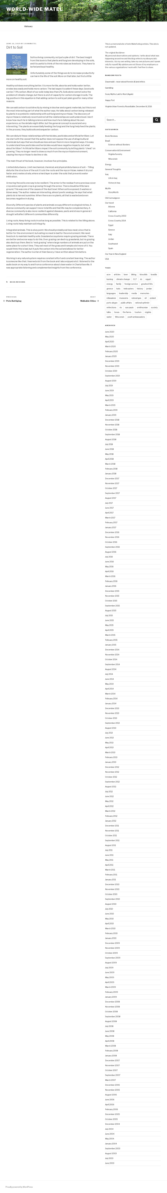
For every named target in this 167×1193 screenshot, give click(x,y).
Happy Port (110, 100)
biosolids (143, 274)
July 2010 (109, 909)
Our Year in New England (115, 254)
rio (121, 307)
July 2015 (109, 615)
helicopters (129, 288)
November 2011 (112, 831)
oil (146, 298)
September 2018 (112, 434)
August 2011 (110, 845)
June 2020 (109, 332)
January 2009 (111, 997)
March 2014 (110, 694)
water (109, 317)
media (134, 293)
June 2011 (109, 855)
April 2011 (109, 865)
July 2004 (109, 1129)
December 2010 (112, 884)
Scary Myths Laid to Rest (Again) (119, 94)
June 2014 (109, 679)
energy (110, 284)
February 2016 (111, 581)
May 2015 (109, 625)
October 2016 (111, 542)
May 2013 (109, 742)
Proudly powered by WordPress (19, 1187)
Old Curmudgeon (112, 198)
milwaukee (111, 298)
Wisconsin (112, 159)
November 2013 (112, 713)
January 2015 (110, 645)
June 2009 (109, 972)
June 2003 (109, 1163)
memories (144, 293)
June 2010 (109, 914)
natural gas (136, 298)
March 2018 (110, 464)
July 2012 (109, 791)
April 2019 (109, 400)
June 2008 (109, 1031)
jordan (149, 288)
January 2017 (110, 527)
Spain (110, 248)
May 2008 (109, 1036)
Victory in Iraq (114, 183)
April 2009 (109, 982)
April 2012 (109, 806)
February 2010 (111, 933)
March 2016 (110, 576)
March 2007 (110, 1080)
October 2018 (111, 429)
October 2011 (111, 835)
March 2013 (110, 752)
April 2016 (109, 571)
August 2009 (111, 962)
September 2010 (112, 899)
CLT (135, 279)
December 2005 (112, 1114)
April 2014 (109, 689)
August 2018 (110, 439)
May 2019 (109, 395)
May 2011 (109, 860)
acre (109, 274)
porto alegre (112, 303)
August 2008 (111, 1021)
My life (108, 188)
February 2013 (111, 757)
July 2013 (109, 733)
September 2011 (112, 840)
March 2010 (110, 928)
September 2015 (112, 606)
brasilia (154, 274)
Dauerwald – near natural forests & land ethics (125, 82)
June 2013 (109, 738)
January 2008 (111, 1055)
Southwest (113, 244)
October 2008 (111, 1011)
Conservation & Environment (117, 150)
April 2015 (109, 630)
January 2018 (110, 473)
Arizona (111, 206)
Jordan (111, 239)
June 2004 (109, 1134)
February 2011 (111, 874)
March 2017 (110, 518)
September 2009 (112, 958)
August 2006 (111, 1095)
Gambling (109, 88)
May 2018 (109, 454)
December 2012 (112, 767)
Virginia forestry (115, 154)
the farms (127, 312)
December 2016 (112, 532)
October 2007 (111, 1070)
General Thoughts (113, 169)
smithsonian (142, 307)
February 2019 (111, 410)
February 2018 (111, 469)
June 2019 (109, 390)
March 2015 (110, 635)
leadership (123, 293)
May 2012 (109, 801)
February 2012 (111, 816)
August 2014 (110, 669)
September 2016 (112, 547)
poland (153, 298)
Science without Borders (119, 144)
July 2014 (109, 674)
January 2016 (110, 586)
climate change (123, 279)
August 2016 (110, 552)
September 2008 (112, 1016)
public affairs (126, 303)
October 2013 (111, 718)
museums (123, 298)
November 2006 (112, 1090)
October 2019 (111, 371)
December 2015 (112, 591)
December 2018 (112, 420)
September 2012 (112, 782)
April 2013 (109, 747)
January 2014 (110, 703)
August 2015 (110, 610)
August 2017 (110, 498)
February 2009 (111, 992)
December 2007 (112, 1060)
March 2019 (110, 405)
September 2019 (112, 376)
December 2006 (112, 1085)
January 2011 (110, 879)
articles (117, 274)
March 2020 (110, 346)
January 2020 (111, 356)
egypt (148, 279)
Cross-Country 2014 (117, 220)
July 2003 (109, 1158)
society (154, 307)
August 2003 (111, 1153)
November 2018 (112, 425)
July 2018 (109, 444)
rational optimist (142, 303)
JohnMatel (30, 43)
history (140, 288)
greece (110, 288)
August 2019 (110, 381)
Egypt (110, 225)
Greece (111, 230)
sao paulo (129, 307)
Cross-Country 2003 (117, 216)
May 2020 (109, 336)
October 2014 (111, 659)
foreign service (131, 284)
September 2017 (112, 493)
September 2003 (112, 1148)
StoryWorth (113, 192)
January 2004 (111, 1144)
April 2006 (109, 1104)
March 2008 (110, 1046)
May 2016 (109, 566)
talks (109, 312)
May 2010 (109, 919)
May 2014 (109, 684)
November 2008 (112, 1007)
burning (110, 279)
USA (107, 259)
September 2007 (112, 1075)
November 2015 (112, 596)
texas (116, 312)
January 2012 (110, 821)
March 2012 (110, 811)
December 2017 (112, 478)
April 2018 (109, 459)
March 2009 (110, 987)
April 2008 (109, 1041)
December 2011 (112, 826)
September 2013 (112, 723)
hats (118, 288)
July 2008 (109, 1026)
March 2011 (110, 870)
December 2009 (112, 943)
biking (133, 274)
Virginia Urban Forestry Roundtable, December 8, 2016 (128, 106)
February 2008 (111, 1051)
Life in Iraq (112, 178)
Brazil (107, 141)
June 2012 (109, 796)
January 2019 (110, 415)
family (118, 284)
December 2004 (112, 1124)
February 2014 (111, 698)
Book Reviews (17, 282)
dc (141, 279)
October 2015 (111, 601)
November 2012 (112, 772)
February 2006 (111, 1109)
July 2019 (109, 385)
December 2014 (112, 649)
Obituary (28, 26)
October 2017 (111, 488)
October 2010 (111, 894)
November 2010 (112, 889)
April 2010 (109, 923)
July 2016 (109, 557)
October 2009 (111, 953)
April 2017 (109, 513)
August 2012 (110, 786)
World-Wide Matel (34, 9)
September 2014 (112, 664)
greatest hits (147, 284)
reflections (111, 307)
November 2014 (112, 654)
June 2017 (109, 508)
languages (111, 293)
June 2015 (109, 620)
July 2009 (109, 967)
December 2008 (112, 1002)
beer (126, 274)
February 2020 (111, 351)
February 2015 (111, 640)
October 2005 (111, 1119)
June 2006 (109, 1099)
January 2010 (110, 938)
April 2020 (109, 341)
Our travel (109, 203)
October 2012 (111, 777)
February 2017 (111, 522)
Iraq (106, 174)
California (112, 211)
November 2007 (112, 1065)
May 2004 (109, 1139)
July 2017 (109, 503)
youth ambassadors (136, 317)
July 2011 (108, 850)
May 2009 (109, 977)
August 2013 (110, 728)
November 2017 (112, 483)
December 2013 (112, 708)
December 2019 (112, 361)
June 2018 (109, 449)
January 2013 (110, 762)
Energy (108, 164)
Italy (110, 234)
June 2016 (109, 561)
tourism (138, 312)
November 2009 (112, 948)
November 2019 (112, 366)
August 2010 (110, 904)
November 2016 (112, 537)
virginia (148, 312)
